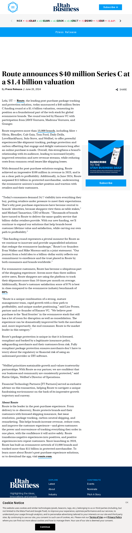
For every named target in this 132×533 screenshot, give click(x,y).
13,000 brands (46, 130)
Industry (53, 494)
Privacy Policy (115, 517)
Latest (52, 483)
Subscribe (109, 7)
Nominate (92, 489)
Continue (45, 526)
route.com (45, 456)
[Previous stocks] (11, 20)
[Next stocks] (120, 20)
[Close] (126, 502)
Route (20, 100)
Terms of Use (96, 517)
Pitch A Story (94, 494)
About (52, 489)
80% (5, 292)
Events (90, 483)
